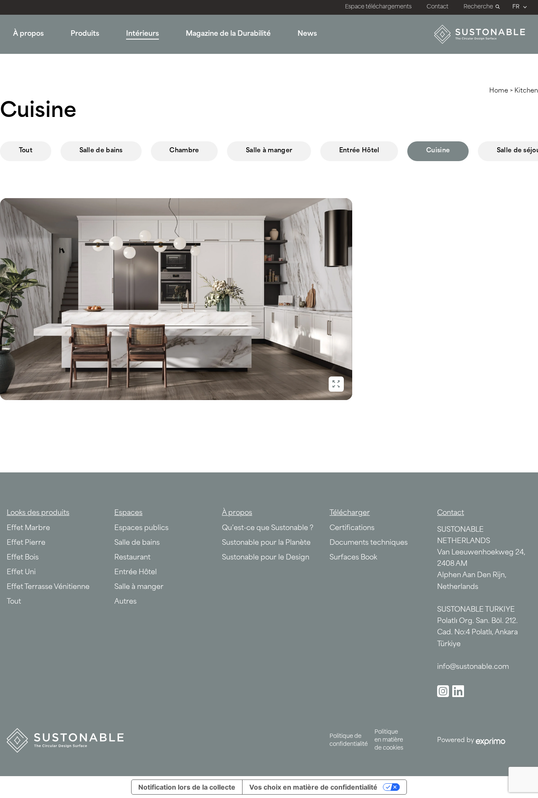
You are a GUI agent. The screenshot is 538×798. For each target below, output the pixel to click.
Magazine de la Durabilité (228, 34)
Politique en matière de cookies (388, 740)
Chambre (184, 151)
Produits (85, 34)
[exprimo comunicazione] (489, 741)
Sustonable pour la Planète (266, 543)
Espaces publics (141, 528)
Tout (25, 151)
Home (498, 91)
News (307, 34)
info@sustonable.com (473, 667)
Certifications (352, 528)
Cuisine (438, 151)
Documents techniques (369, 543)
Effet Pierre (26, 543)
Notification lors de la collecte (186, 787)
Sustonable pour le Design (265, 557)
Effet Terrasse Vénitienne (48, 587)
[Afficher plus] (336, 384)
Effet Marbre (28, 528)
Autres (125, 602)
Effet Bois (23, 557)
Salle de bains (101, 151)
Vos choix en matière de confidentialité (313, 787)
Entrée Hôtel (359, 151)
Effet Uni (21, 572)
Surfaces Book (353, 557)
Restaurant (132, 557)
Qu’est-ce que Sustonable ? (268, 528)
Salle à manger (269, 151)
